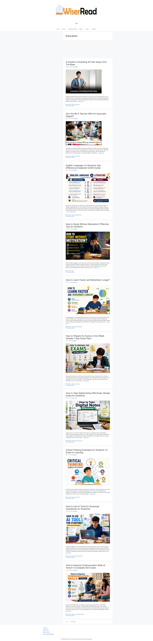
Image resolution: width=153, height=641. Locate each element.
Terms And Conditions (48, 634)
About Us (45, 628)
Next (74, 621)
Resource (94, 29)
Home (58, 29)
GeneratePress (89, 639)
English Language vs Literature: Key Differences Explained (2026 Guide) (83, 166)
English (80, 29)
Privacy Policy (46, 632)
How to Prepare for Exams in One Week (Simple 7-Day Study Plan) (85, 337)
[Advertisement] (87, 49)
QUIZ (87, 29)
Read (73, 270)
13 (71, 621)
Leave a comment (70, 105)
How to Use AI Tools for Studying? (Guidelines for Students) (82, 507)
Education (64, 29)
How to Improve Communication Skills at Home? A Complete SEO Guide (85, 566)
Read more (81, 101)
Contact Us (45, 630)
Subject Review (78, 214)
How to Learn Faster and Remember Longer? (88, 280)
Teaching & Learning (72, 29)
